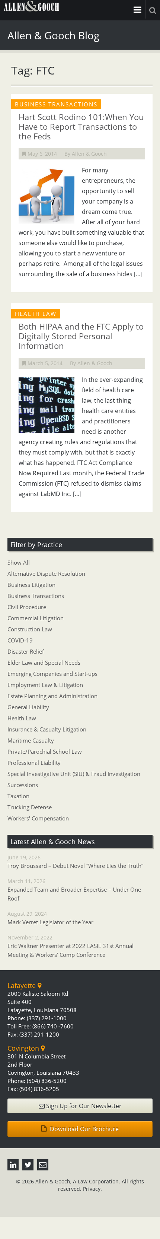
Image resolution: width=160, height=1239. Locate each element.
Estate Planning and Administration (52, 696)
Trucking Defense (29, 807)
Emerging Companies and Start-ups (52, 673)
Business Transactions (35, 595)
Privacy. (92, 1188)
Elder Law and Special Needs (43, 662)
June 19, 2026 (75, 861)
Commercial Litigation (35, 618)
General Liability (28, 707)
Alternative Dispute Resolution (46, 573)
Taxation (18, 796)
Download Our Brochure (83, 1129)
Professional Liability (34, 762)
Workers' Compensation (38, 818)
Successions (22, 785)
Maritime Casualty (30, 740)
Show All (18, 562)
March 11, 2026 (74, 890)
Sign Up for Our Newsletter (83, 1106)
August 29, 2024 (50, 918)
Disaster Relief (25, 651)
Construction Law (29, 629)
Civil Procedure (26, 607)
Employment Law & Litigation (45, 684)
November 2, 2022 (70, 946)
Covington (24, 1048)
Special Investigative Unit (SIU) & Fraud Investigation (73, 773)
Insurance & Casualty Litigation (46, 729)
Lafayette (22, 985)
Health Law (21, 718)
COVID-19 (20, 640)
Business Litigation (31, 584)
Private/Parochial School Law (44, 751)
